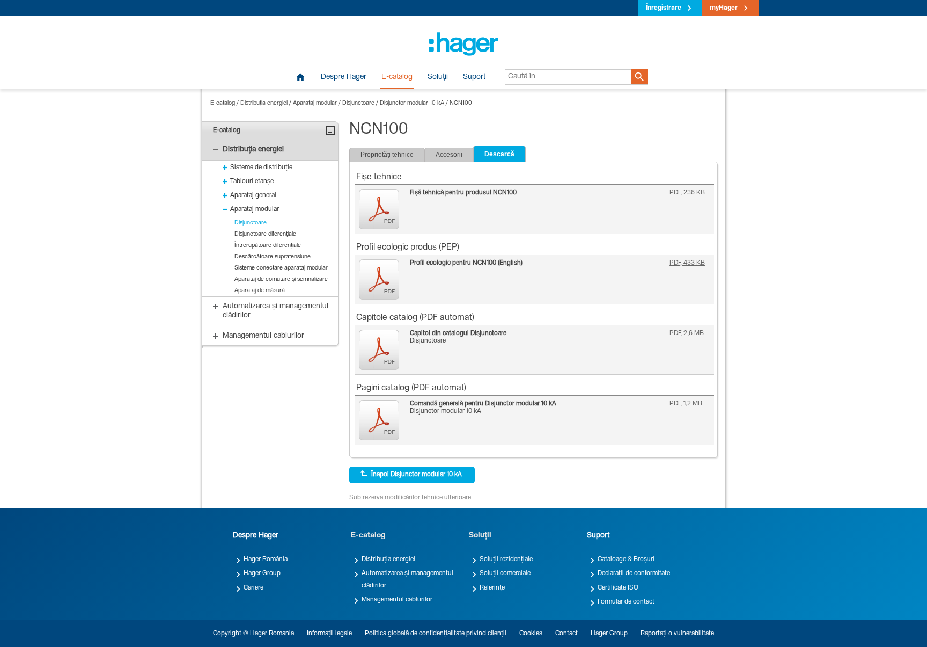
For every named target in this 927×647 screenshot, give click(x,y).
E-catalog (397, 77)
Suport (474, 77)
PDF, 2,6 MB (687, 333)
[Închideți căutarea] (330, 130)
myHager (724, 8)
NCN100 (461, 103)
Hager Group (262, 573)
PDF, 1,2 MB (686, 404)
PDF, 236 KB (687, 193)
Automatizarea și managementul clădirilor (407, 579)
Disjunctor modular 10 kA (412, 103)
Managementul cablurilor (397, 600)
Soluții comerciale (505, 573)
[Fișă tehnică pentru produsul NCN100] (381, 209)
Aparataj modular (315, 103)
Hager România (266, 559)
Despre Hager (343, 77)
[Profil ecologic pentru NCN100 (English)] (381, 279)
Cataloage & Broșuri (626, 559)
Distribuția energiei (264, 103)
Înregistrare (663, 8)
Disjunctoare (358, 103)
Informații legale (329, 633)
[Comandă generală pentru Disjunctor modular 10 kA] (381, 420)
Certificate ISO (618, 588)
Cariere (253, 588)
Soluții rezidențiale (506, 559)
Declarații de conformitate (634, 573)
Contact (566, 633)
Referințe (492, 588)
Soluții (438, 77)
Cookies (530, 633)
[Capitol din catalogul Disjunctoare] (381, 350)
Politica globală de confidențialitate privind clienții (435, 633)
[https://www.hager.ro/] (463, 44)
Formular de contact (626, 602)
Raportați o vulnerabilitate (677, 633)
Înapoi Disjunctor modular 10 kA (416, 474)
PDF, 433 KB (687, 263)
